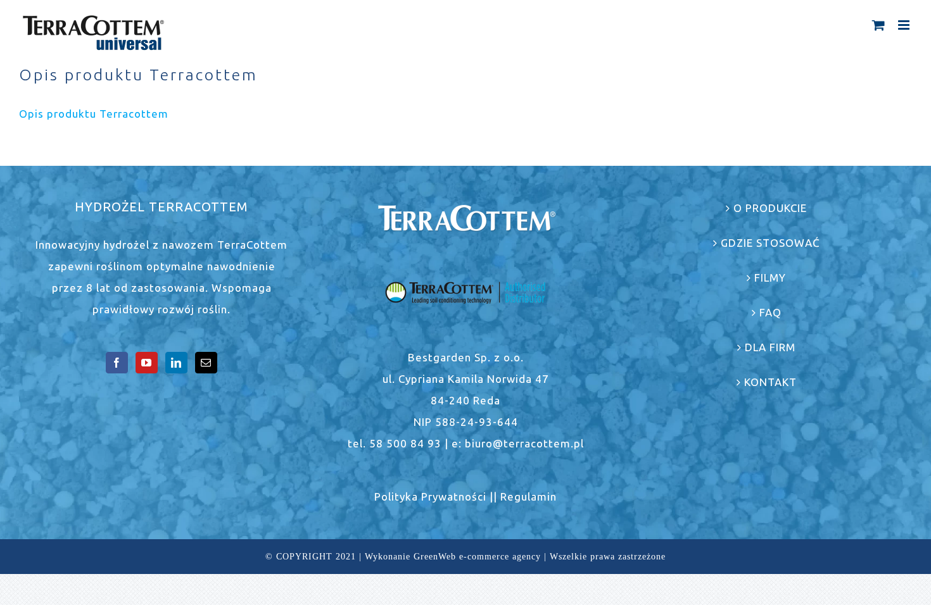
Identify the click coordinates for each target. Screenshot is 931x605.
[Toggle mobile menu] (905, 25)
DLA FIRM (770, 347)
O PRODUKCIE (770, 208)
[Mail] (206, 362)
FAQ (770, 312)
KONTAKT (770, 382)
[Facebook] (117, 362)
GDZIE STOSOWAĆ (770, 243)
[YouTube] (147, 362)
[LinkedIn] (176, 362)
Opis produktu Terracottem (93, 114)
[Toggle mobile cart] (878, 25)
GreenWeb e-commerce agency (477, 556)
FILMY (770, 277)
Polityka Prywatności (430, 496)
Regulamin (528, 496)
